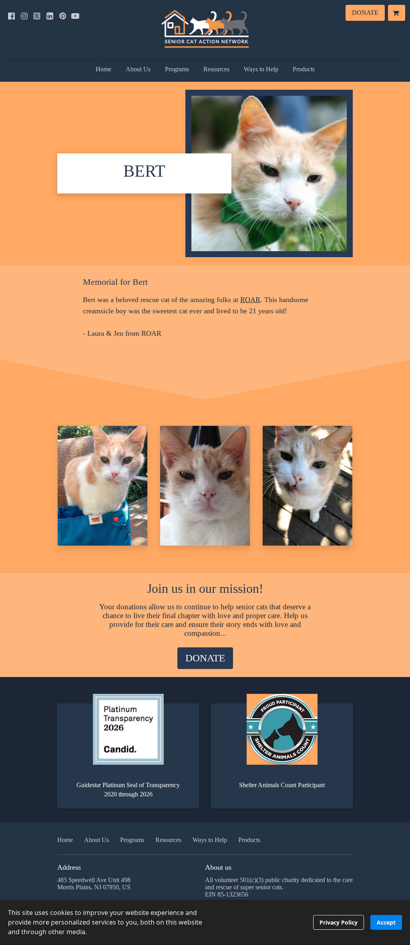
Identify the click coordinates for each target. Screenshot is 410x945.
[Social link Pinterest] (62, 16)
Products (304, 69)
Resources (216, 69)
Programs (177, 69)
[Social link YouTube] (75, 16)
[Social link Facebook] (11, 16)
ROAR (250, 300)
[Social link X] (36, 16)
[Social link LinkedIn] (49, 16)
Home (103, 69)
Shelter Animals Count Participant (282, 785)
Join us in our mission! (205, 588)
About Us (138, 69)
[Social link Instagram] (24, 16)
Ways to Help (261, 69)
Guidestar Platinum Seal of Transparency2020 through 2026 (128, 789)
